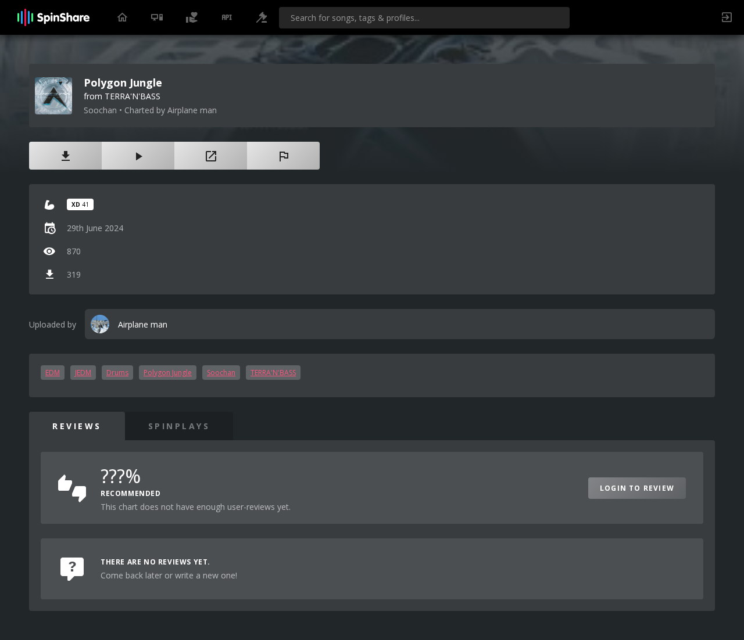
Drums (117, 372)
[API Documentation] (226, 17)
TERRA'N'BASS (273, 372)
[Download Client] (157, 17)
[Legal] (261, 17)
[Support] (191, 17)
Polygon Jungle (168, 372)
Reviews (77, 426)
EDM (52, 372)
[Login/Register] (726, 17)
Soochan (221, 372)
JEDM (83, 372)
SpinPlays (179, 426)
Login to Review (637, 488)
